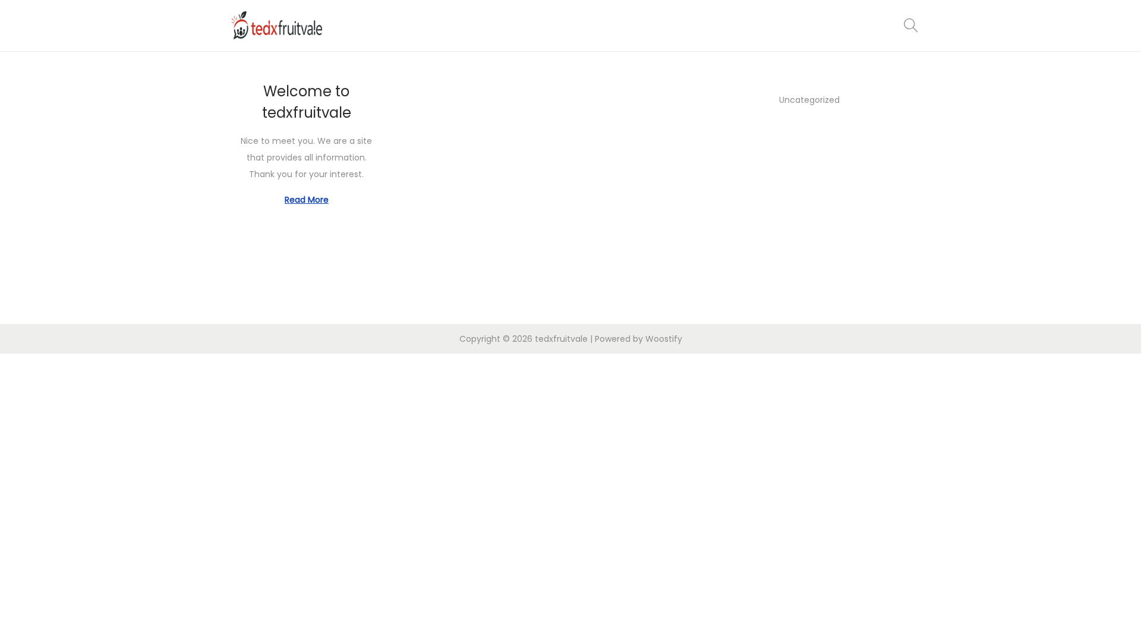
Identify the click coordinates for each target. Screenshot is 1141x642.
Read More (307, 200)
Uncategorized (809, 100)
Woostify (663, 339)
